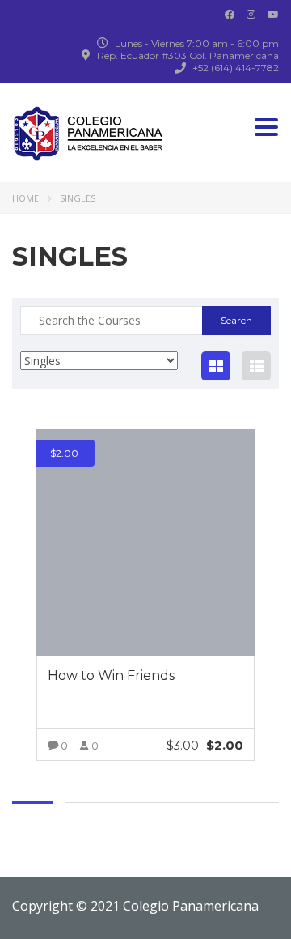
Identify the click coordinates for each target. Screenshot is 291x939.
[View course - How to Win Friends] (145, 542)
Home (25, 198)
